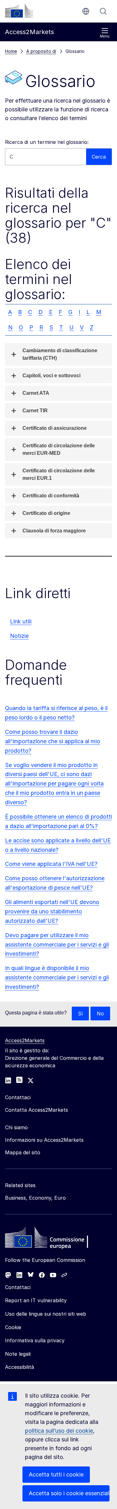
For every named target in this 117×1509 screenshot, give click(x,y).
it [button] (86, 11)
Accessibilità (19, 1367)
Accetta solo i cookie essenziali (69, 1493)
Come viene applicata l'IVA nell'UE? (51, 864)
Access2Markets (25, 1040)
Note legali (18, 1354)
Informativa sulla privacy (35, 1340)
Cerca (103, 11)
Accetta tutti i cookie (56, 1474)
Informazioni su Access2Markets (44, 1140)
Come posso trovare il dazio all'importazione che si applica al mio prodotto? (52, 741)
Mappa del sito (22, 1152)
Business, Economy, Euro (35, 1198)
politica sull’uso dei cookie (59, 1430)
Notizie (19, 636)
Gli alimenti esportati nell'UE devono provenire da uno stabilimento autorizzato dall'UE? (52, 911)
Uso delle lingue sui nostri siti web (45, 1314)
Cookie (13, 1327)
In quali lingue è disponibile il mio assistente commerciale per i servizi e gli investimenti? (57, 977)
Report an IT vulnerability (36, 1300)
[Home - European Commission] (50, 1239)
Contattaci (18, 1287)
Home (11, 51)
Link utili (21, 621)
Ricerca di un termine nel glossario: (47, 142)
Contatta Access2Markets (36, 1110)
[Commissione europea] (19, 11)
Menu (105, 36)
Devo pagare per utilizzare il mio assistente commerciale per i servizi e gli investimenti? (57, 944)
